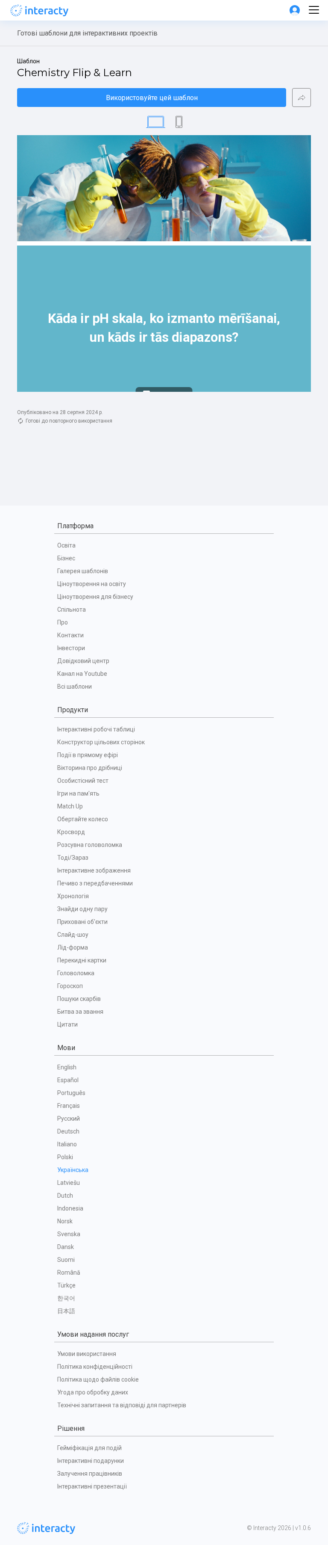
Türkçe (66, 1285)
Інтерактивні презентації (92, 1486)
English (66, 1067)
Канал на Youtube (82, 673)
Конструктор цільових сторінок (101, 742)
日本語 (66, 1311)
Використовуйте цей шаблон (152, 98)
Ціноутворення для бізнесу (95, 596)
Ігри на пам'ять (78, 793)
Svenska (68, 1234)
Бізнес (66, 558)
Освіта (66, 545)
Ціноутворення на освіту (91, 583)
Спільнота (71, 609)
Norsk (65, 1221)
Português (71, 1092)
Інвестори (71, 648)
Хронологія (73, 896)
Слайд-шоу (72, 934)
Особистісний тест (82, 780)
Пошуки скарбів (79, 998)
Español (68, 1080)
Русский (68, 1118)
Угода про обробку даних (92, 1392)
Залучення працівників (89, 1473)
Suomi (66, 1259)
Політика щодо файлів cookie (98, 1379)
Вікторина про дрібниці (89, 767)
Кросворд (71, 832)
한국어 (66, 1298)
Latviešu (68, 1182)
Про (62, 622)
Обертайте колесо (82, 819)
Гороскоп (70, 986)
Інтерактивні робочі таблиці (96, 729)
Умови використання (86, 1353)
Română (68, 1272)
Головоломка (75, 973)
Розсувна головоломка (89, 844)
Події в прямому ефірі (87, 755)
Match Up (70, 806)
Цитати (67, 1024)
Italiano (67, 1144)
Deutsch (68, 1131)
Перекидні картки (81, 960)
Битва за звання (80, 1011)
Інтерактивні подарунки (90, 1460)
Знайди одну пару (82, 909)
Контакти (70, 635)
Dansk (65, 1246)
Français (68, 1105)
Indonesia (70, 1208)
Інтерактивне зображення (94, 870)
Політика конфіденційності (94, 1366)
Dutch (65, 1195)
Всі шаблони (74, 686)
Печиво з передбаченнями (95, 883)
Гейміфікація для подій (89, 1447)
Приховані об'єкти (82, 921)
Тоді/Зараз (72, 857)
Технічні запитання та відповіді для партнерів (121, 1405)
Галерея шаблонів (82, 571)
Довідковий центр (83, 660)
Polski (65, 1157)
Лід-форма (72, 947)
